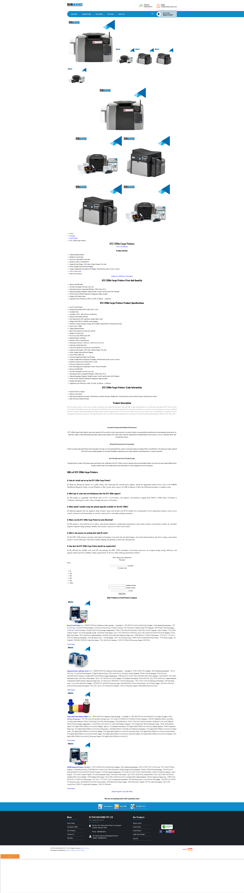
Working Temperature (76, 309)
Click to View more (75, 271)
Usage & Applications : (126, 630)
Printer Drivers (74, 294)
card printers (100, 407)
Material (71, 338)
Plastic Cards (137, 823)
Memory (72, 284)
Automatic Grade (74, 345)
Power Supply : (110, 734)
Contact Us (121, 14)
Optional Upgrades (75, 291)
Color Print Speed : (99, 640)
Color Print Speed (74, 347)
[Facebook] (160, 832)
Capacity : (164, 676)
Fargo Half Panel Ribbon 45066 (77, 716)
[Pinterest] (173, 832)
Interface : (121, 640)
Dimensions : (138, 681)
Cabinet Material (74, 328)
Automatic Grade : (95, 633)
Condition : (152, 625)
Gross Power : (156, 638)
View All (135, 838)
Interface (72, 340)
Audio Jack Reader (139, 834)
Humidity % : (131, 625)
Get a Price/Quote (122, 246)
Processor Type (74, 335)
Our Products (99, 14)
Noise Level (73, 326)
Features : (118, 628)
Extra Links (111, 14)
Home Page (74, 14)
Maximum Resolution (76, 316)
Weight (71, 333)
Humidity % (73, 314)
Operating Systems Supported (78, 289)
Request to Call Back (117, 276)
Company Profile (86, 14)
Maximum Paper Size (76, 362)
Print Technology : (125, 721)
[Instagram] (170, 832)
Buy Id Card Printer (73, 625)
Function (72, 357)
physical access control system (143, 411)
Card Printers (137, 830)
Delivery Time (73, 394)
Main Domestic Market (76, 399)
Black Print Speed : (79, 635)
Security (72, 287)
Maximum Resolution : (84, 638)
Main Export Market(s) (76, 396)
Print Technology (74, 366)
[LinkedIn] (167, 832)
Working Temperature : (86, 719)
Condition (72, 312)
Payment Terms (74, 391)
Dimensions (73, 343)
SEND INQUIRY (117, 791)
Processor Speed (74, 364)
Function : (90, 630)
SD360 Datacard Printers (75, 767)
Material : (155, 628)
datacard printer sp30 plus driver (78, 671)
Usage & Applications (76, 359)
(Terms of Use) (85, 848)
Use (70, 307)
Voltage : (114, 638)
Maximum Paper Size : (135, 635)
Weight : (170, 633)
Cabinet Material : (105, 635)
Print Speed (73, 319)
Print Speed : (135, 633)
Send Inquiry (129, 276)
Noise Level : (101, 638)
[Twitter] (163, 832)
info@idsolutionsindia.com (169, 7)
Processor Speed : (140, 640)
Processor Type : (135, 638)
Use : (80, 628)
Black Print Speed (75, 331)
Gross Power (73, 355)
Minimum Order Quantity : (107, 625)
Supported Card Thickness (77, 299)
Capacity (72, 350)
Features (72, 324)
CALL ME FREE (127, 791)
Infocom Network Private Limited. (75, 850)
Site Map (70, 838)
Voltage (71, 321)
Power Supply (73, 352)
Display (71, 296)
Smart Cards (137, 827)
